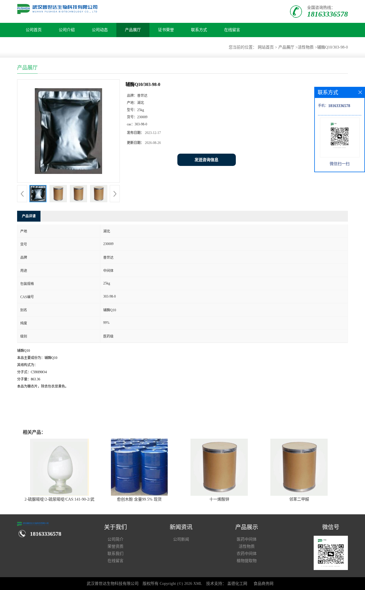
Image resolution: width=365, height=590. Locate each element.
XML (197, 583)
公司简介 (115, 539)
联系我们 (115, 553)
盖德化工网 (237, 583)
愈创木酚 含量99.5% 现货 (139, 499)
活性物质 (306, 47)
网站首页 (266, 47)
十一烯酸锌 (219, 499)
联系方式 (199, 30)
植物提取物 (247, 561)
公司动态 (100, 30)
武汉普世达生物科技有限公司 (113, 583)
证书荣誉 (166, 30)
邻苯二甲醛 (299, 499)
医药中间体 (247, 539)
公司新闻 (181, 539)
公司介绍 (67, 30)
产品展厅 (133, 30)
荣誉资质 (115, 546)
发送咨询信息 (206, 160)
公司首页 (34, 30)
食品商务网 (263, 583)
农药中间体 (247, 553)
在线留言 (232, 30)
